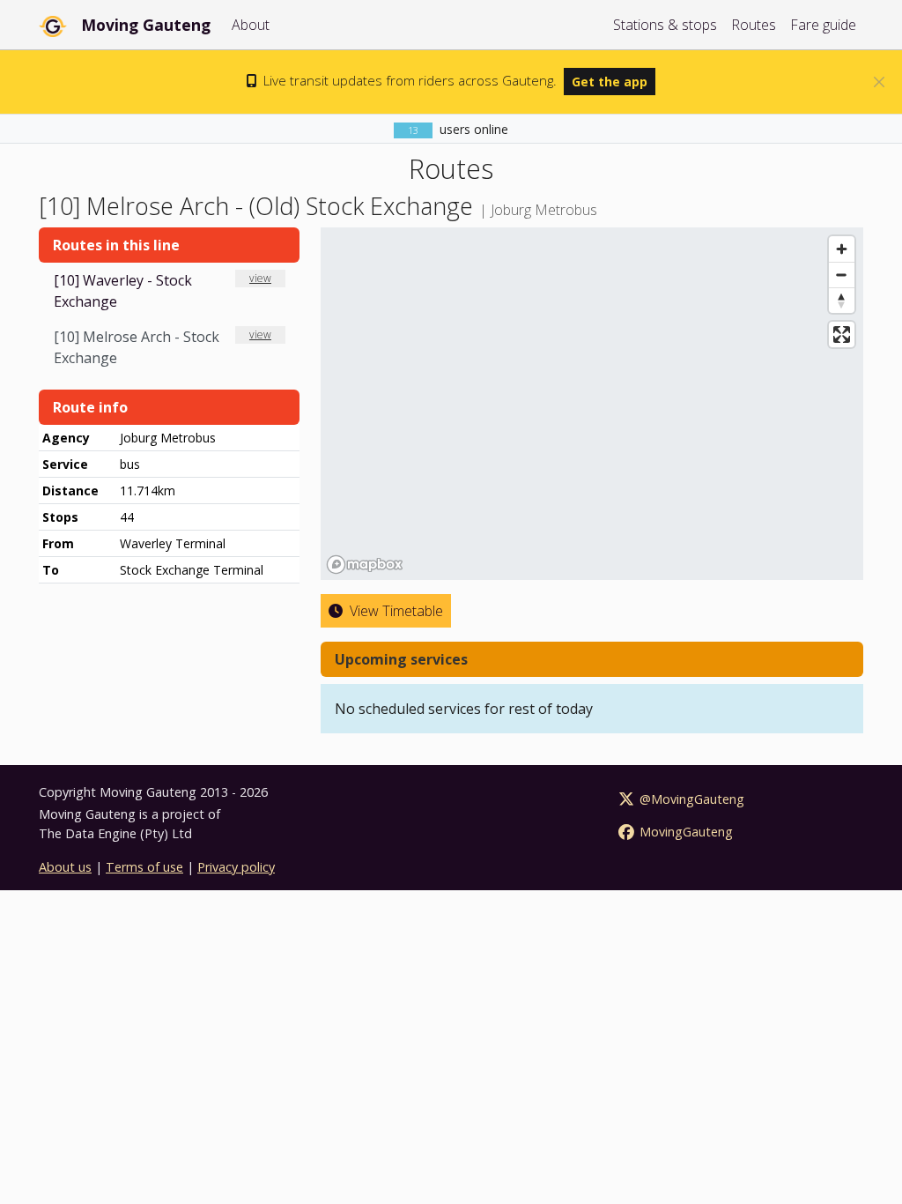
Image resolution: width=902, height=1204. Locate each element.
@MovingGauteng (690, 799)
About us (65, 866)
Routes (753, 24)
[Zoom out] (841, 274)
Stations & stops (665, 24)
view (260, 278)
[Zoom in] (841, 249)
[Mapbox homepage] (364, 564)
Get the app (609, 81)
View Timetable (394, 611)
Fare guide (823, 24)
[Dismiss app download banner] (879, 82)
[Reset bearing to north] (841, 300)
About (251, 24)
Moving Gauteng (146, 24)
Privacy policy (236, 866)
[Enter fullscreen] (841, 334)
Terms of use (144, 866)
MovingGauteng (684, 831)
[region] (592, 403)
